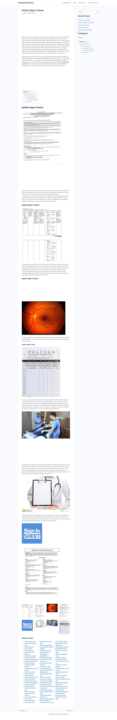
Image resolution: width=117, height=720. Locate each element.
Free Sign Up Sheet (29, 691)
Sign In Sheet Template (30, 655)
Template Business (26, 3)
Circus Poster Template (84, 20)
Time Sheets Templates (62, 641)
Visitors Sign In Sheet (30, 657)
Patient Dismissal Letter (46, 682)
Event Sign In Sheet (29, 702)
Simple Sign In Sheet (30, 679)
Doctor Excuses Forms (61, 675)
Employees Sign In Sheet (31, 661)
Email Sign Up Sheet (61, 695)
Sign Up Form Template (46, 679)
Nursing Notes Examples (62, 647)
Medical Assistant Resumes (47, 698)
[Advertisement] (33, 25)
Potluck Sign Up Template (31, 682)
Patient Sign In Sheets (30, 641)
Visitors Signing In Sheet (46, 681)
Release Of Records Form (62, 686)
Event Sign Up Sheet (30, 672)
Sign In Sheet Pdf (29, 650)
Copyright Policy (66, 2)
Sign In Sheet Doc (29, 647)
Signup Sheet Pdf (44, 655)
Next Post (70, 710)
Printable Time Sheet (45, 677)
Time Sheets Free (60, 693)
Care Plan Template (61, 657)
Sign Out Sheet (28, 698)
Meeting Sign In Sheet (45, 650)
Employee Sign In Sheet (31, 681)
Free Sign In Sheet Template (32, 659)
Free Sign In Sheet (29, 686)
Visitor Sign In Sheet (45, 666)
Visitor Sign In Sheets (45, 684)
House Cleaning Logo (83, 25)
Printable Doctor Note (61, 648)
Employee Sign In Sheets (46, 657)
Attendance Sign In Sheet (31, 677)
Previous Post (23, 710)
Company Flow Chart (83, 27)
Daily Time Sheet (60, 677)
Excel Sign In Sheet (29, 663)
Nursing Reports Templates (85, 30)
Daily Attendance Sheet (46, 645)
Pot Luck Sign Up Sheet (46, 689)
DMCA (74, 2)
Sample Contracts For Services (86, 22)
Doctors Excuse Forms (61, 659)
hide (30, 91)
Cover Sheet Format (30, 700)
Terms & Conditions (93, 2)
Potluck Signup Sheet (45, 668)
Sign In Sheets (28, 648)
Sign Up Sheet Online (30, 684)
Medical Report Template (62, 691)
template (80, 37)
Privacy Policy (82, 2)
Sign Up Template (29, 673)
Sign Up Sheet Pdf (29, 675)
